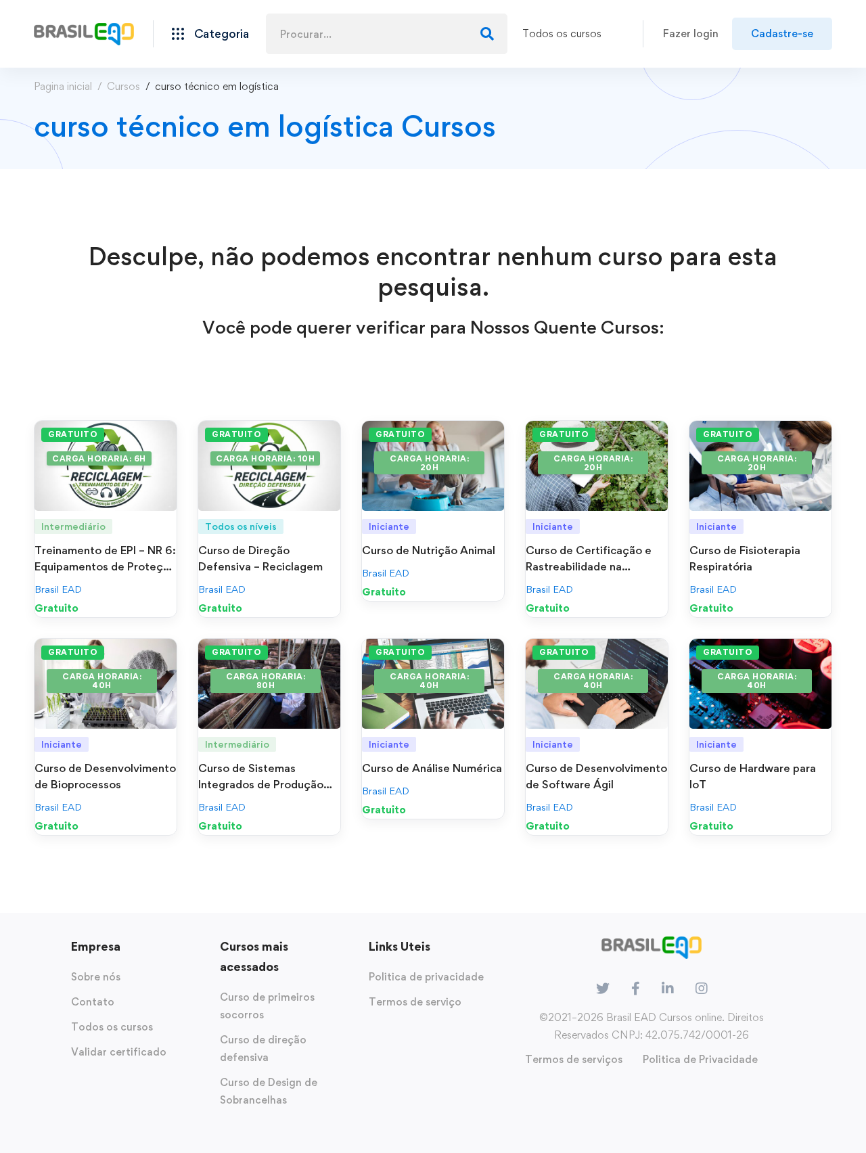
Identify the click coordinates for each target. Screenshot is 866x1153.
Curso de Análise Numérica (432, 768)
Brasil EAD (58, 589)
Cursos (123, 86)
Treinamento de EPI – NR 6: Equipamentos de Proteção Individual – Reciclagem (105, 566)
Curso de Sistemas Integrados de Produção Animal (260, 784)
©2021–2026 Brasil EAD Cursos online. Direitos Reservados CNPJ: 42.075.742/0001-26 (651, 1026)
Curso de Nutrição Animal (428, 550)
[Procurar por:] (386, 34)
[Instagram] (701, 988)
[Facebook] (635, 988)
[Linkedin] (668, 988)
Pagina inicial (63, 86)
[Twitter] (602, 988)
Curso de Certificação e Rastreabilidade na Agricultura (589, 566)
